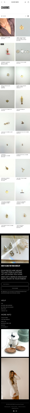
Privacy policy (14, 406)
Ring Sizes (3, 309)
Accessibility (4, 327)
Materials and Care (6, 323)
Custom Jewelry (5, 319)
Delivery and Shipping (6, 305)
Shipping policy (15, 408)
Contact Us (4, 310)
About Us (3, 321)
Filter (4, 16)
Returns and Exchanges (7, 307)
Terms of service (21, 406)
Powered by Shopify (19, 404)
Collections (4, 317)
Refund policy (8, 406)
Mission (3, 325)
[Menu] (1, 2)
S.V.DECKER (12, 404)
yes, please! (15, 288)
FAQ (2, 303)
